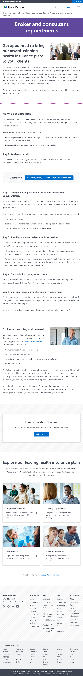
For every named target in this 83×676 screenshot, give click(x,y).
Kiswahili (73, 654)
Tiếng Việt (6, 654)
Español (5, 649)
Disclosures (74, 619)
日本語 (45, 654)
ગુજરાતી (59, 649)
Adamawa (19, 649)
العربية (18, 657)
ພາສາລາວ (19, 652)
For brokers (21, 13)
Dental (32, 617)
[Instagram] (8, 607)
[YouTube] (13, 607)
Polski (45, 652)
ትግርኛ (72, 662)
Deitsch (18, 654)
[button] (77, 1)
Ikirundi (72, 652)
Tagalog (32, 649)
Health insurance (9, 13)
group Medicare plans (50, 575)
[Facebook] (4, 607)
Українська (33, 652)
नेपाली (58, 657)
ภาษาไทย (60, 659)
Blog (72, 599)
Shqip (45, 659)
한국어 (18, 662)
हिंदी (44, 657)
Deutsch (46, 649)
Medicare (33, 608)
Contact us (47, 611)
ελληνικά (59, 662)
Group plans (34, 626)
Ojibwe (72, 659)
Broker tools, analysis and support (37, 13)
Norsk (72, 657)
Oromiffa (33, 654)
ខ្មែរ (30, 662)
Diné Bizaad (74, 649)
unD (31, 659)
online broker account (34, 341)
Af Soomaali (7, 662)
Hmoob (5, 652)
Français (19, 659)
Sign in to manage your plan (48, 605)
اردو (58, 652)
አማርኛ (32, 657)
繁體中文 (6, 657)
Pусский (5, 659)
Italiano (59, 654)
